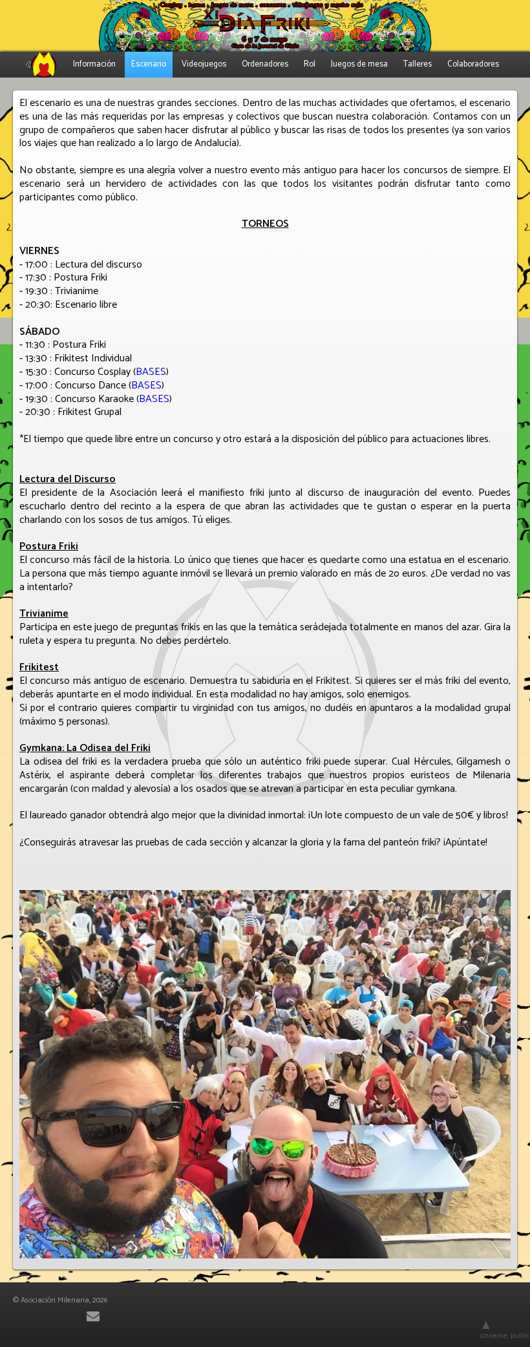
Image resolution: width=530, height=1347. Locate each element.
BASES (151, 372)
